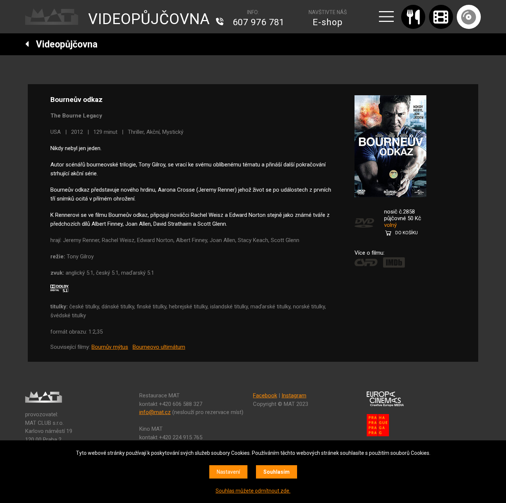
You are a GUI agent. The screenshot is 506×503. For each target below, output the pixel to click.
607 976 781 (258, 22)
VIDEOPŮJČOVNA (149, 19)
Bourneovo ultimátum (159, 347)
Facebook (265, 395)
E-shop (328, 22)
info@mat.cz (155, 412)
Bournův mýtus (109, 347)
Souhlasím (276, 472)
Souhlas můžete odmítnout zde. (253, 491)
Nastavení (228, 472)
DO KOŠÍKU (406, 232)
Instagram (294, 395)
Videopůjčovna (63, 44)
